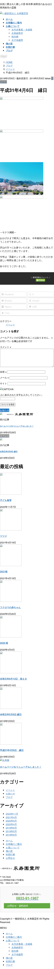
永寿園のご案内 (14, 844)
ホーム (9, 840)
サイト (3, 383)
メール (4, 377)
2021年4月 (11, 817)
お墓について (13, 847)
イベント (10, 324)
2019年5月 (11, 831)
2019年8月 (11, 827)
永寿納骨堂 (17, 33)
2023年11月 (12, 813)
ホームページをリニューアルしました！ (17, 426)
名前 (3, 371)
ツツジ (3, 536)
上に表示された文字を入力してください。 (22, 395)
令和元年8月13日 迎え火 (13, 678)
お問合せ (10, 858)
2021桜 (3, 571)
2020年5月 (11, 820)
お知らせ (10, 793)
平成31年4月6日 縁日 (12, 750)
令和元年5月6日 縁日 (9, 451)
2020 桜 (4, 643)
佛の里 (9, 851)
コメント (5, 347)
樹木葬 (15, 36)
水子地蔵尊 (17, 40)
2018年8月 (11, 834)
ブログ (9, 797)
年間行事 (10, 854)
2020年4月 (11, 824)
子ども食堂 (6, 500)
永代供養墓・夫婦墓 (22, 29)
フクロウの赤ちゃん (10, 607)
